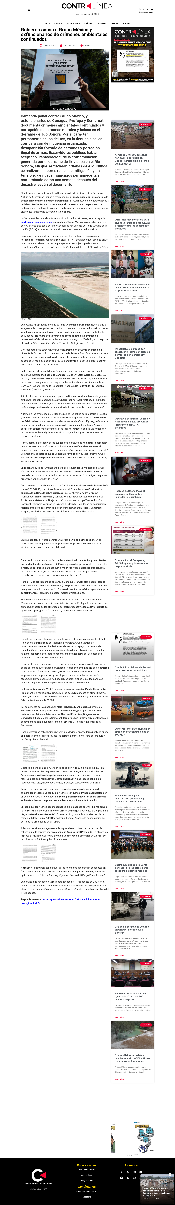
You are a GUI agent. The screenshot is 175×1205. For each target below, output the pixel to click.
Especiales (101, 23)
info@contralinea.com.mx (86, 1191)
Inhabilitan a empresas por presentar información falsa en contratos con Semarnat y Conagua (132, 353)
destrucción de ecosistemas (36, 222)
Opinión (114, 23)
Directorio (87, 1197)
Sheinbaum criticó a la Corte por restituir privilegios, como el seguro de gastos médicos (131, 867)
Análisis (88, 23)
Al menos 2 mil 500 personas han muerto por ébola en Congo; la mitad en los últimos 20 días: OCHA (132, 159)
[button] (127, 1155)
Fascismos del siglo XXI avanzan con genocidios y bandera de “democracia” (129, 798)
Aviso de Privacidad (87, 1169)
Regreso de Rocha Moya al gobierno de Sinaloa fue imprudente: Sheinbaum (130, 494)
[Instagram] (134, 1172)
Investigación (73, 23)
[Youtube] (152, 9)
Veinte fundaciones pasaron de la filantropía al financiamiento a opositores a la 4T (132, 287)
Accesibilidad (86, 1175)
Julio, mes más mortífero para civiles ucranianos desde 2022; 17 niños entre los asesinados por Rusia (132, 224)
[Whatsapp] (134, 1178)
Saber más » (119, 182)
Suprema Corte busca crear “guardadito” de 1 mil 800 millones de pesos (130, 996)
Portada (58, 23)
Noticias (126, 23)
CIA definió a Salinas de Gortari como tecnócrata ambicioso (133, 669)
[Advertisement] (65, 927)
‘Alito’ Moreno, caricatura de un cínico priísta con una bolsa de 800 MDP (132, 731)
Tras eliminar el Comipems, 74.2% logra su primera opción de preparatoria (132, 563)
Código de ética (86, 1180)
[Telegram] (128, 1178)
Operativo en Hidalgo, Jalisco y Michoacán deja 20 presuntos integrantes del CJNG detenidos (132, 423)
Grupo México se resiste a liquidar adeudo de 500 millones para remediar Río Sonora (132, 1058)
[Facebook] (139, 9)
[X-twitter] (143, 9)
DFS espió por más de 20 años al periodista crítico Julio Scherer (132, 929)
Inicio (47, 23)
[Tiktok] (148, 9)
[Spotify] (121, 1178)
